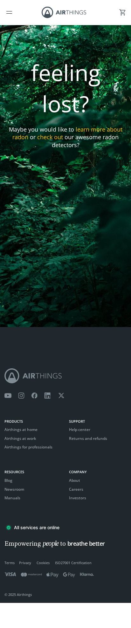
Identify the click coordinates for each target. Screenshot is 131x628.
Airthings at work (20, 438)
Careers (76, 489)
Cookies (43, 562)
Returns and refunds (88, 438)
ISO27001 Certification (73, 562)
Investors (77, 498)
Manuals (12, 498)
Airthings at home (21, 429)
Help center (79, 429)
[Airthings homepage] (65, 375)
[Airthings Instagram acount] (21, 395)
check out (50, 137)
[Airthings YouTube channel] (7, 395)
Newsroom (14, 489)
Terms (9, 562)
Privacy (25, 562)
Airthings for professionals (28, 447)
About (74, 480)
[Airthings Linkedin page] (47, 395)
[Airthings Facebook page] (34, 395)
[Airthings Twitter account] (61, 395)
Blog (8, 480)
